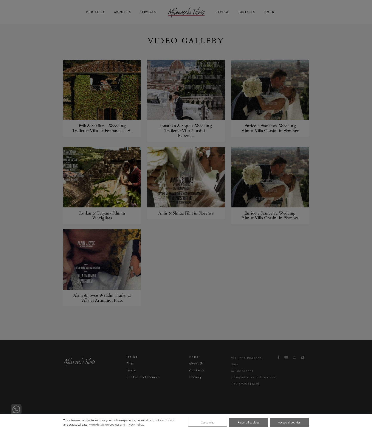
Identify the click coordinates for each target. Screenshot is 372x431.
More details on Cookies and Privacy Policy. (116, 424)
